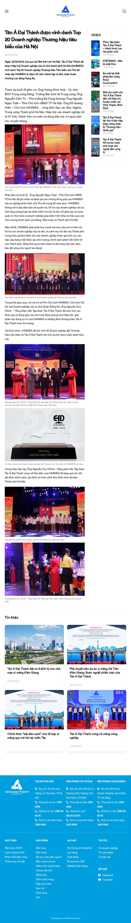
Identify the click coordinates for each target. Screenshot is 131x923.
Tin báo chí (104, 856)
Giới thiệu (11, 840)
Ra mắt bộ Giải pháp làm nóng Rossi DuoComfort (111, 78)
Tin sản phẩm (105, 852)
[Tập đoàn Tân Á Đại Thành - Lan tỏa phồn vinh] (65, 11)
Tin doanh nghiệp (108, 848)
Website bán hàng (77, 865)
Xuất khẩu (72, 856)
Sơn (38, 897)
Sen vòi (40, 888)
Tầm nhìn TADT (13, 848)
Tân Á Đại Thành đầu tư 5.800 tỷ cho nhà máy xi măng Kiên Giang (33, 670)
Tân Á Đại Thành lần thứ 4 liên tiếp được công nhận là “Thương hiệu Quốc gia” (113, 124)
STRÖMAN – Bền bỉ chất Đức (113, 62)
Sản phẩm (42, 840)
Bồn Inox (41, 848)
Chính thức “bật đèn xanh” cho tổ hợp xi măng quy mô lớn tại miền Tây (33, 736)
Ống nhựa (41, 892)
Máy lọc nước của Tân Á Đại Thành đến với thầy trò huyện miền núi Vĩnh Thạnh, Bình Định (113, 100)
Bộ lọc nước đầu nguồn (49, 856)
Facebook (107, 875)
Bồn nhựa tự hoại (45, 861)
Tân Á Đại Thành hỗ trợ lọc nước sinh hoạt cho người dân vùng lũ (112, 146)
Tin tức (102, 840)
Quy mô (71, 840)
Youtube (107, 879)
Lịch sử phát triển (15, 852)
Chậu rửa (41, 874)
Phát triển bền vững (16, 856)
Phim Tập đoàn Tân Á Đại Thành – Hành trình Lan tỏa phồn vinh (112, 46)
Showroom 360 (76, 861)
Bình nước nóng (45, 879)
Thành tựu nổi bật (15, 861)
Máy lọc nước (43, 883)
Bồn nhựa (41, 852)
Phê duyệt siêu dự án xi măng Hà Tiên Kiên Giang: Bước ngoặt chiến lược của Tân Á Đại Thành (95, 672)
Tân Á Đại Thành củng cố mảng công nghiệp (93, 736)
